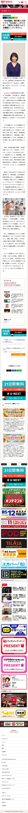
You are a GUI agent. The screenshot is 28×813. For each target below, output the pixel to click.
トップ (3, 735)
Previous (2, 724)
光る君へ (16, 83)
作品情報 (4, 751)
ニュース (4, 742)
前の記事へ (4, 464)
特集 (3, 745)
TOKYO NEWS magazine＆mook (9, 759)
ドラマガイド (4, 738)
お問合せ (4, 802)
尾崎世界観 (14, 93)
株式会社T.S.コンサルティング (8, 785)
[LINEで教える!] (12, 18)
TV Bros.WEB (4, 765)
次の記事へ (24, 464)
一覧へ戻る (14, 464)
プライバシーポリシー (6, 796)
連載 (3, 748)
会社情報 (4, 805)
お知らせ (4, 792)
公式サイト (6, 322)
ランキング (4, 754)
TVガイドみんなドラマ (6, 775)
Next (26, 724)
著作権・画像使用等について (8, 799)
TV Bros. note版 (5, 769)
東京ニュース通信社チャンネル (8, 778)
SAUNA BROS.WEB (6, 772)
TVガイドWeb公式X (6, 788)
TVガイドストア (5, 782)
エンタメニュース (6, 15)
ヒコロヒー (7, 93)
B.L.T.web (4, 762)
